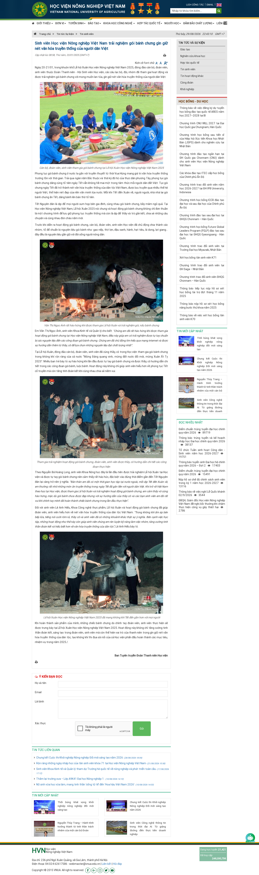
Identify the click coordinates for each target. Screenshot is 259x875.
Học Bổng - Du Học (193, 101)
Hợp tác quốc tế (189, 62)
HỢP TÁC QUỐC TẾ (148, 23)
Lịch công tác (195, 4)
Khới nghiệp (187, 89)
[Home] (98, 9)
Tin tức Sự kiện (65, 34)
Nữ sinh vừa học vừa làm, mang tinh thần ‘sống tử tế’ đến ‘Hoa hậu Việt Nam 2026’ (95, 784)
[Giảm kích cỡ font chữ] (157, 63)
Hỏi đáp (117, 864)
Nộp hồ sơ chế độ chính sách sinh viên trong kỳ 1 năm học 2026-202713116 (202, 483)
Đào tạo (185, 49)
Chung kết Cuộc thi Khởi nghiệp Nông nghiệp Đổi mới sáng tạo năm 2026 (89, 757)
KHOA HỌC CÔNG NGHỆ (118, 23)
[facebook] (88, 870)
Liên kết (106, 864)
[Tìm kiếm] (219, 10)
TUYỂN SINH (76, 23)
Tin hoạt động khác (191, 76)
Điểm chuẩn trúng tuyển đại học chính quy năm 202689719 (202, 430)
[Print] (164, 55)
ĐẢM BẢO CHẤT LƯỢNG (197, 23)
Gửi (142, 728)
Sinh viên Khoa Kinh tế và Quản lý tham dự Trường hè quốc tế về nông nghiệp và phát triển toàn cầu (102, 771)
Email (210, 4)
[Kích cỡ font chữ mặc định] (161, 63)
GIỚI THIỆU (44, 23)
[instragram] (100, 870)
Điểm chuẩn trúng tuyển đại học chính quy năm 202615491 (202, 472)
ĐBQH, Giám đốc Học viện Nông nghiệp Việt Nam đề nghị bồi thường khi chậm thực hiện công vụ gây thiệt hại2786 (202, 505)
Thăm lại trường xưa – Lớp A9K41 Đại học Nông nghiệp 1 (80, 778)
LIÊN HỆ (221, 23)
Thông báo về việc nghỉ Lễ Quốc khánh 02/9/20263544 (202, 493)
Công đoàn (186, 82)
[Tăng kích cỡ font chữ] (165, 63)
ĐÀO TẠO (93, 23)
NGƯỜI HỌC (171, 23)
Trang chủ (44, 34)
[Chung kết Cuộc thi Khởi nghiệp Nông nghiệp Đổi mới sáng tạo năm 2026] (116, 806)
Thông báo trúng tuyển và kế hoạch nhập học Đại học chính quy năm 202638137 (202, 441)
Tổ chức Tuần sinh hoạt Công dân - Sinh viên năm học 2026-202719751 (202, 453)
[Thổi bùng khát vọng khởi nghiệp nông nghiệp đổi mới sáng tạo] (44, 807)
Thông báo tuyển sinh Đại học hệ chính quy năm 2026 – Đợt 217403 (202, 463)
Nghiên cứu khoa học (192, 56)
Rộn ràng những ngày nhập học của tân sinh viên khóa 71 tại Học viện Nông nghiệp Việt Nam (100, 763)
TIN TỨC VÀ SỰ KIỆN (191, 43)
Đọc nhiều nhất (191, 422)
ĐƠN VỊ (59, 23)
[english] (219, 4)
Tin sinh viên (86, 34)
